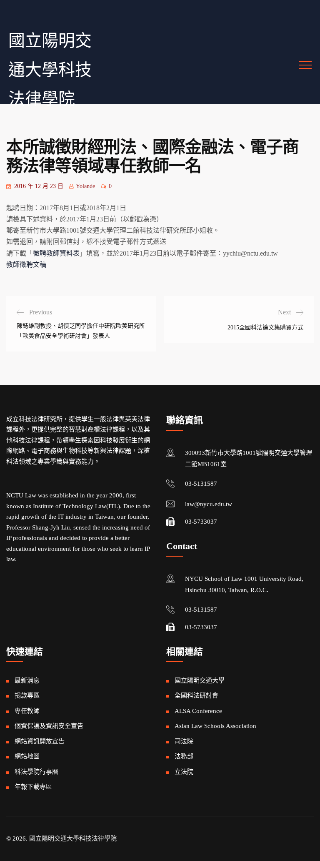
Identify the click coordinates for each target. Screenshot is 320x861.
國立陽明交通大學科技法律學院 (50, 69)
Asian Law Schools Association (215, 726)
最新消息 (27, 680)
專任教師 (27, 711)
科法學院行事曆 (36, 771)
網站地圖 (27, 756)
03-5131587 (201, 483)
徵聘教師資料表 (56, 253)
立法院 (184, 771)
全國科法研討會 (196, 695)
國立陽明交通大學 (200, 680)
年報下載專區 (33, 786)
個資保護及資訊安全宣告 (49, 726)
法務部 (184, 756)
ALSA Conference (198, 711)
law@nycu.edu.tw (208, 504)
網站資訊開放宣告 (40, 741)
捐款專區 (27, 695)
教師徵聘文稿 (26, 264)
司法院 (184, 741)
